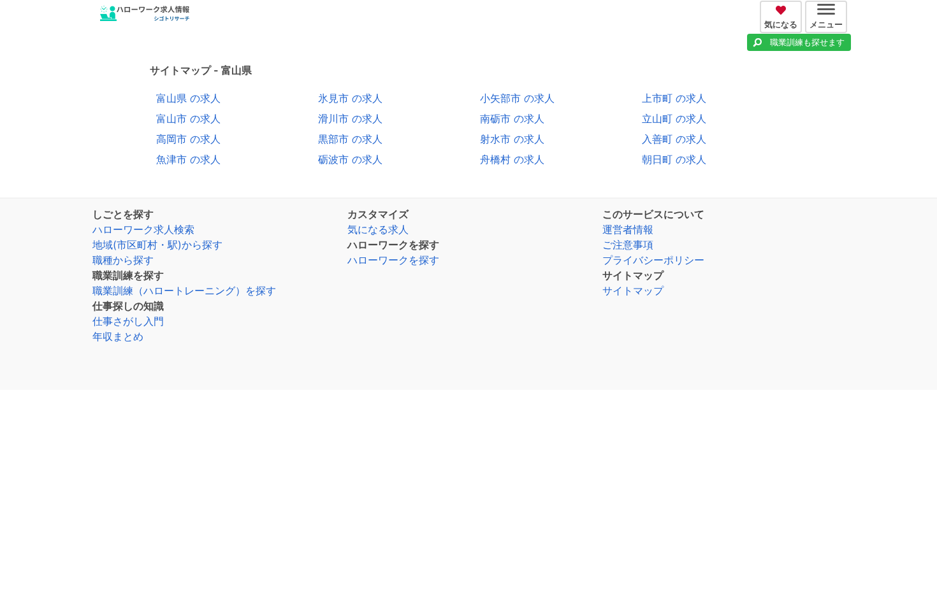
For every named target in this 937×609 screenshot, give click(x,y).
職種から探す (123, 260)
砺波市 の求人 (350, 159)
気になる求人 (378, 229)
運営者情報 (627, 229)
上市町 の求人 (674, 98)
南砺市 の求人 (512, 118)
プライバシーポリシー (653, 260)
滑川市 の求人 (350, 118)
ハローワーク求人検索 (143, 229)
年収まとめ (117, 336)
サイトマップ (633, 290)
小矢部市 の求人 (517, 98)
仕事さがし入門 (128, 321)
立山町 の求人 (674, 118)
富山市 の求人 (188, 118)
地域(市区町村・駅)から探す (157, 244)
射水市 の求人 (512, 139)
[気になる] (782, 8)
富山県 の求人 (188, 98)
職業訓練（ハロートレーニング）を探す (184, 290)
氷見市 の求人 (350, 98)
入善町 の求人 (674, 139)
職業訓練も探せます (807, 42)
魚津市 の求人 (188, 159)
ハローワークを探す (393, 260)
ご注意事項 (627, 244)
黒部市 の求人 (350, 139)
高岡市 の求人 (188, 139)
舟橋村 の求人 (512, 159)
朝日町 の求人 (674, 159)
